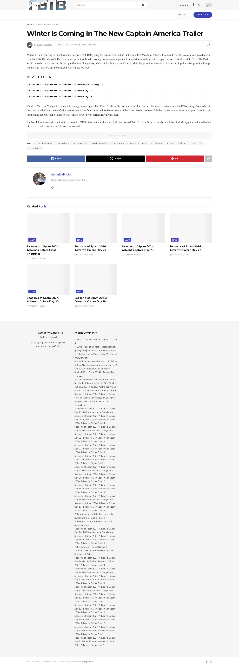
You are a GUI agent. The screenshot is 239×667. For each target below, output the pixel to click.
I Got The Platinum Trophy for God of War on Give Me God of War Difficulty (95, 354)
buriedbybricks (44, 44)
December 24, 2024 (84, 255)
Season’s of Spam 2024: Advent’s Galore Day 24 (60, 90)
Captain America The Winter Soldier (129, 143)
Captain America (99, 143)
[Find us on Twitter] (198, 5)
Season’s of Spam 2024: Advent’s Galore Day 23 (60, 96)
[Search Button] (144, 5)
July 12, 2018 (64, 44)
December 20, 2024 (36, 306)
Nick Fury (183, 143)
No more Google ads (103, 412)
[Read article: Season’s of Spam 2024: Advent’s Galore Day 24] (95, 228)
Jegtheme (88, 661)
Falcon (170, 143)
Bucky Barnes (80, 143)
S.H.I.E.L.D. (197, 143)
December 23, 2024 (131, 255)
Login (184, 4)
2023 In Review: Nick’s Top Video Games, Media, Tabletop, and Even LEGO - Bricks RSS (95, 383)
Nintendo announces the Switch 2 (99, 364)
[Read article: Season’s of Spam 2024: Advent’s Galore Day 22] (191, 228)
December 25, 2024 (36, 258)
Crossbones (157, 143)
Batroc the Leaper (43, 143)
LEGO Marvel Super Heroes (47, 24)
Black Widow (62, 143)
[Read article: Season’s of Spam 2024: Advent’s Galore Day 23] (143, 228)
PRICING (183, 14)
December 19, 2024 (84, 306)
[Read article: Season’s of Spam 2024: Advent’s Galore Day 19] (95, 279)
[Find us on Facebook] (193, 5)
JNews (37, 661)
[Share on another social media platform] (208, 159)
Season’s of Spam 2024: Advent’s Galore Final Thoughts (66, 84)
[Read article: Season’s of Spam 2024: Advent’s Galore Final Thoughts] (48, 228)
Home (29, 24)
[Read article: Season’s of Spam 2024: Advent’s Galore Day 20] (48, 279)
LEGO (32, 240)
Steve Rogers (35, 148)
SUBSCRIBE (203, 14)
